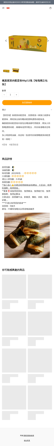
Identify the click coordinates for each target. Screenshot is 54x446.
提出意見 (27, 440)
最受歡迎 (14, 145)
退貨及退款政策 (28, 435)
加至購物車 (27, 102)
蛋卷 (5, 145)
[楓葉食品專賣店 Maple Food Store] (8, 7)
